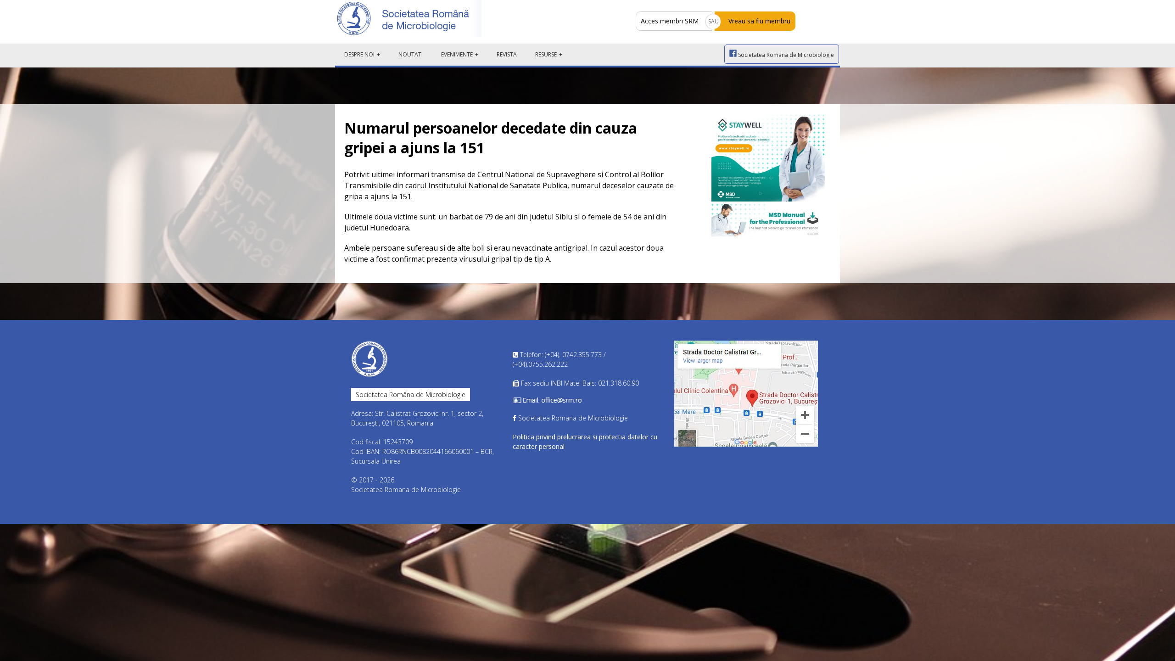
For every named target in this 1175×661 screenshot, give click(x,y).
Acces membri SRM (670, 21)
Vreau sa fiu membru (759, 21)
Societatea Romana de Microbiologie (785, 55)
